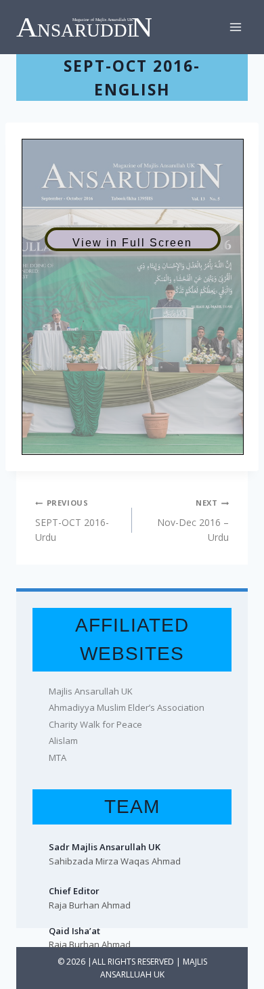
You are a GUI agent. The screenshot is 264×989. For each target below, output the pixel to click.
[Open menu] (235, 26)
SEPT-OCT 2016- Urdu (72, 521)
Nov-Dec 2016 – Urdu (193, 521)
